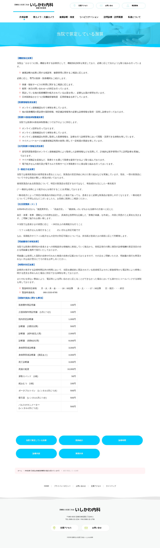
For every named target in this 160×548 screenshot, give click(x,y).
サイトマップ (111, 486)
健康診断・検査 (67, 17)
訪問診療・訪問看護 (113, 17)
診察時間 (122, 440)
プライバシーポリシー (62, 486)
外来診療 (23, 17)
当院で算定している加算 (36, 440)
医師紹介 (79, 440)
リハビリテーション (89, 17)
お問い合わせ (81, 486)
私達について (134, 17)
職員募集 (135, 6)
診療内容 (36, 453)
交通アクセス (83, 6)
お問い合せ (109, 6)
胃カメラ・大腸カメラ (43, 17)
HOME (46, 486)
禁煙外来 (79, 453)
